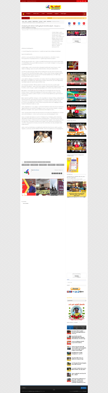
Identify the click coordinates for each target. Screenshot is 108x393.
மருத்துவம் (56, 13)
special (45, 21)
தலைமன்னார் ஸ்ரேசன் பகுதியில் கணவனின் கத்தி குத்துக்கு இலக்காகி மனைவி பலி (78, 332)
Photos (24, 387)
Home (23, 21)
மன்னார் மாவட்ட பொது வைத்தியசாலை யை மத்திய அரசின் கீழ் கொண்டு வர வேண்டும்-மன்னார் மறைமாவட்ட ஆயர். (49, 18)
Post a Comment (25, 203)
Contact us (84, 387)
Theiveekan (84, 391)
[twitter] (82, 1)
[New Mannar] (52, 173)
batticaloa (30, 21)
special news (49, 21)
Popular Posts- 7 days (70, 327)
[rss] (84, 1)
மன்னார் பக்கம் (36, 13)
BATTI (26, 21)
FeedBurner (79, 42)
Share (35, 164)
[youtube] (85, 1)
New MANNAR (76, 391)
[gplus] (79, 1)
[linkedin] (80, 1)
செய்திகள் (28, 13)
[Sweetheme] (57, 173)
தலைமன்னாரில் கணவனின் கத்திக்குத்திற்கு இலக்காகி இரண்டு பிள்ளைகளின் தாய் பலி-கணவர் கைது (78, 337)
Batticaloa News (35, 21)
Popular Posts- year (83, 327)
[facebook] (77, 1)
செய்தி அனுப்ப (63, 13)
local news (40, 21)
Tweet (26, 164)
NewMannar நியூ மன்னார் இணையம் (34, 391)
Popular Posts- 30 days (76, 327)
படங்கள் (43, 13)
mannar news (70, 282)
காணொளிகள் (49, 13)
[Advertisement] (29, 39)
